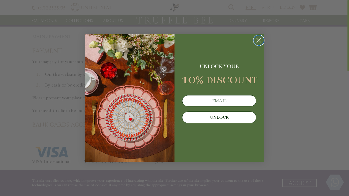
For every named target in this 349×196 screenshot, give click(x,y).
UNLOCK (219, 117)
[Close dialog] (259, 40)
